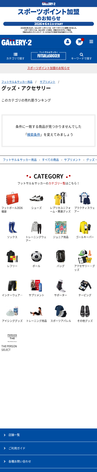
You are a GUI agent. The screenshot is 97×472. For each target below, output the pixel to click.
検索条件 (33, 134)
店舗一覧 (14, 434)
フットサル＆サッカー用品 (16, 81)
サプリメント (47, 81)
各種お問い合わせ (19, 461)
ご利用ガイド (16, 448)
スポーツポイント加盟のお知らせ (48, 68)
